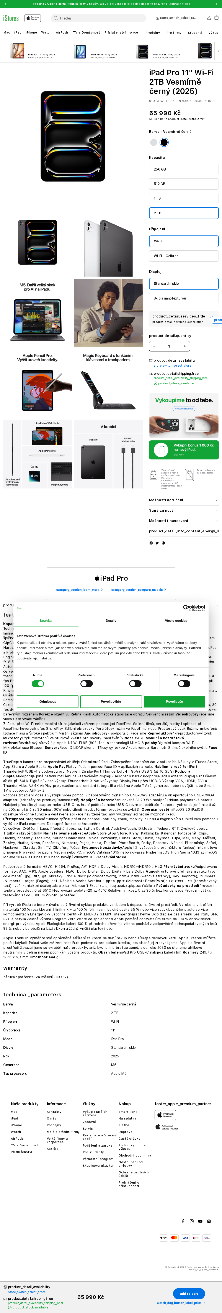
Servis (88, 1128)
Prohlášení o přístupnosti (129, 1184)
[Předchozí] (4, 51)
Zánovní (89, 1122)
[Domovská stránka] (22, 18)
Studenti (195, 32)
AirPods (62, 32)
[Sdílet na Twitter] (157, 543)
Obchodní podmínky (135, 1155)
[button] (5, 4)
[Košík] (215, 17)
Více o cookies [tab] (176, 620)
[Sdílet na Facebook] (151, 543)
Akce (134, 32)
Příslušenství (115, 32)
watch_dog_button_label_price (179, 1303)
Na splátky (127, 1118)
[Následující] (218, 51)
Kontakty (54, 1111)
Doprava (125, 1132)
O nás (51, 1118)
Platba (124, 1125)
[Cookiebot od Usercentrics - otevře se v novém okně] (186, 608)
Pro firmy (173, 32)
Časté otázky (129, 1138)
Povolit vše (174, 701)
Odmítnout (47, 701)
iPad (17, 32)
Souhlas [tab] (46, 620)
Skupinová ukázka (98, 1165)
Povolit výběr (111, 701)
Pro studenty (93, 1152)
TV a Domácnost (86, 32)
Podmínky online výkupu (132, 1147)
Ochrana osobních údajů (134, 1174)
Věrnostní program (98, 1159)
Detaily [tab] (111, 620)
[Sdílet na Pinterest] (163, 543)
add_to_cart (189, 1293)
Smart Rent (128, 1111)
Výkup (213, 32)
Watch (46, 32)
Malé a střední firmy (63, 1132)
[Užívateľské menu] (209, 18)
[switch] (86, 683)
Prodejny (152, 32)
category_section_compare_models (137, 589)
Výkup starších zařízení (95, 1113)
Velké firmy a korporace (57, 1140)
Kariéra (53, 1148)
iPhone (31, 32)
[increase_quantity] (185, 346)
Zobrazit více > (179, 3)
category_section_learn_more (77, 589)
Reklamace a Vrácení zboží (100, 1137)
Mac (6, 32)
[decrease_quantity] (154, 346)
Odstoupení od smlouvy (131, 1163)
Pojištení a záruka (98, 1145)
